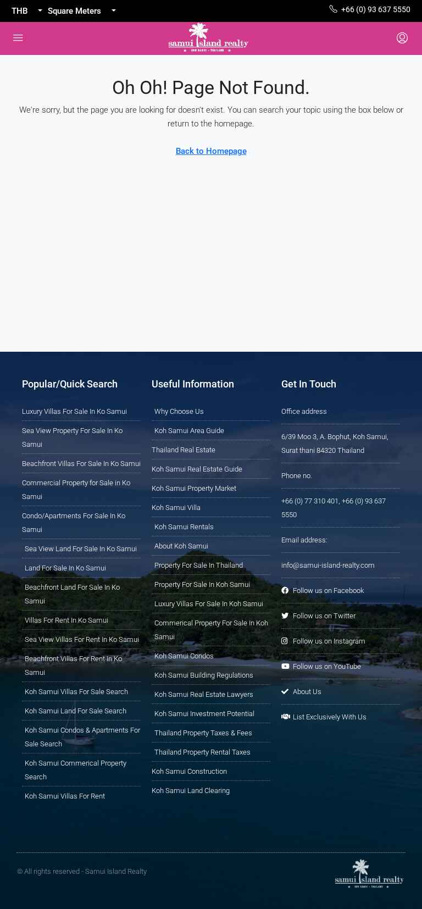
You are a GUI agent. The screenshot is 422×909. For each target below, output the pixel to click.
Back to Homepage (211, 151)
